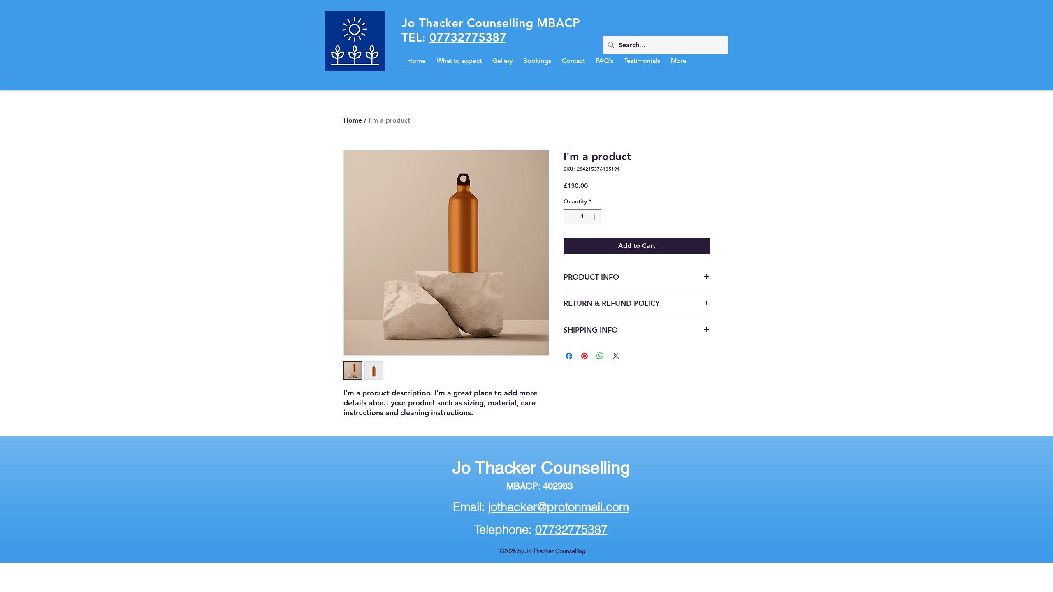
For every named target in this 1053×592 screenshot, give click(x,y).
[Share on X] (616, 356)
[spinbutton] (582, 217)
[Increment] (595, 217)
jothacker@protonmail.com (558, 507)
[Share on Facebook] (569, 356)
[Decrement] (570, 217)
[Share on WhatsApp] (600, 356)
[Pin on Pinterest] (584, 356)
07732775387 (467, 37)
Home (352, 120)
